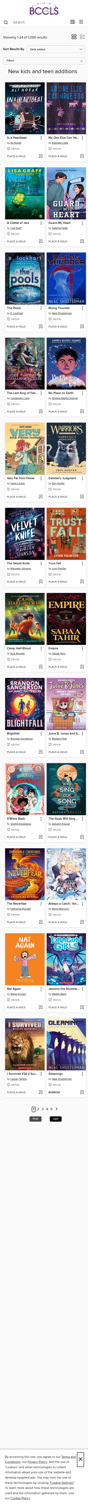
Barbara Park (59, 738)
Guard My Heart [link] (60, 223)
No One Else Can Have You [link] (64, 138)
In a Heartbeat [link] (17, 138)
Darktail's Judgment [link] (62, 478)
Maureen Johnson (20, 568)
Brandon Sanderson (21, 738)
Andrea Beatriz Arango (65, 398)
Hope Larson (17, 483)
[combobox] (35, 22)
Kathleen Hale (60, 143)
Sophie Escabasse (20, 824)
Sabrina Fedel (60, 228)
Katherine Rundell (20, 909)
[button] (74, 38)
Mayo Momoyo (60, 909)
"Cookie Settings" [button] (61, 1483)
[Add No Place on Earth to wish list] (82, 412)
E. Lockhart (16, 313)
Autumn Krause (61, 824)
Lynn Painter (59, 568)
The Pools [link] (14, 308)
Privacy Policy (37, 1462)
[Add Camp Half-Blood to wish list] (40, 667)
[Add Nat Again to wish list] (40, 1007)
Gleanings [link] (56, 1074)
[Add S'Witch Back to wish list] (40, 837)
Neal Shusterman (62, 313)
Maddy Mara (59, 994)
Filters (10, 60)
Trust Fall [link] (55, 563)
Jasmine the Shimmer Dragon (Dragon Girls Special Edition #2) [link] (64, 989)
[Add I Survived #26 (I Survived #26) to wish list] (40, 1092)
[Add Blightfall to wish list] (40, 752)
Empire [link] (53, 648)
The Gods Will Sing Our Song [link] (64, 819)
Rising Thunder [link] (59, 308)
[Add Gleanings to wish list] (82, 1092)
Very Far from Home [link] (20, 478)
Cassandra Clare (19, 398)
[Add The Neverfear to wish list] (40, 922)
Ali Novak (15, 143)
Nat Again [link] (14, 989)
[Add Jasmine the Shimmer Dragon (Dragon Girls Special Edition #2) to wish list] (82, 1007)
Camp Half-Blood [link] (19, 648)
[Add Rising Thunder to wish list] (82, 327)
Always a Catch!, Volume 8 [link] (64, 904)
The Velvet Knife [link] (18, 563)
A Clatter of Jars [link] (18, 223)
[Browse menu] (81, 22)
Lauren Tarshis (18, 1079)
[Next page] (56, 1109)
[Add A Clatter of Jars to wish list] (40, 241)
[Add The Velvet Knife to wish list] (40, 582)
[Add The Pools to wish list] (40, 327)
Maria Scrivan (18, 994)
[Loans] (73, 23)
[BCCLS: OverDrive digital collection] (44, 8)
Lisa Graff (15, 228)
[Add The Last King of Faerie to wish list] (40, 412)
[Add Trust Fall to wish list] (82, 582)
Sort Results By (13, 49)
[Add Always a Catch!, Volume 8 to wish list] (82, 922)
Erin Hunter (58, 483)
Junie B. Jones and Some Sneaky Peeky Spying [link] (64, 734)
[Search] (6, 22)
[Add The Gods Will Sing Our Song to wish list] (82, 837)
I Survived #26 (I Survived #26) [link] (23, 1074)
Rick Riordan (17, 653)
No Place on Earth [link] (61, 393)
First (35, 1119)
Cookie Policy (20, 1498)
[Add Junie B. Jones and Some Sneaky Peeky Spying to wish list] (82, 752)
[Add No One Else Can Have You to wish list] (82, 156)
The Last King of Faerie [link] (23, 393)
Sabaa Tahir (58, 653)
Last (55, 1119)
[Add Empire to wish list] (82, 667)
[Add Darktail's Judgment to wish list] (82, 497)
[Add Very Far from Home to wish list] (40, 497)
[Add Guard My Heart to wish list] (82, 241)
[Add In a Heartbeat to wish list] (40, 156)
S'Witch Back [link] (16, 819)
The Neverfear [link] (17, 904)
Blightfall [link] (13, 734)
